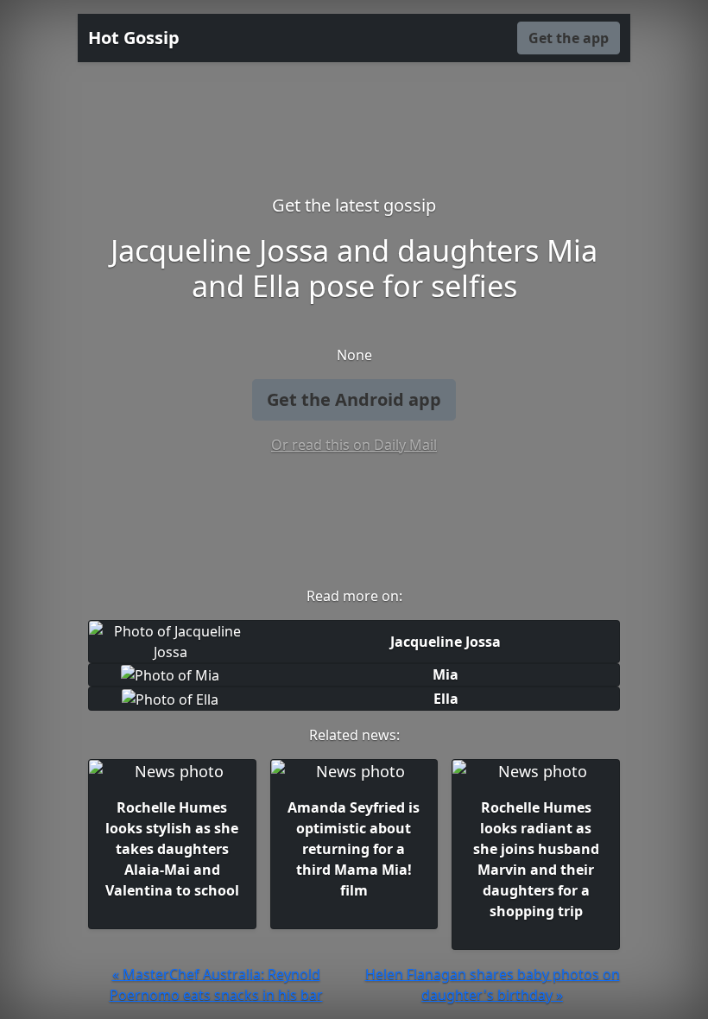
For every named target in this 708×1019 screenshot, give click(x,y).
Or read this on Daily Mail (354, 444)
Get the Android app (354, 399)
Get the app (568, 37)
